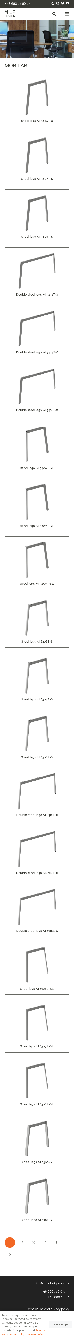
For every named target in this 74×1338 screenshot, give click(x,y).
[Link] (10, 14)
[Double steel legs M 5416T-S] (37, 389)
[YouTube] (67, 3)
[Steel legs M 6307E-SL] (37, 1026)
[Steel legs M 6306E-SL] (37, 968)
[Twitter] (62, 3)
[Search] (54, 14)
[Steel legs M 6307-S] (37, 1199)
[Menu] (67, 14)
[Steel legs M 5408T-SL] (37, 563)
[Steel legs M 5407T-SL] (37, 505)
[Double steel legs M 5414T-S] (37, 331)
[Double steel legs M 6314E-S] (37, 852)
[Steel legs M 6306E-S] (37, 621)
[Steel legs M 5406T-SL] (37, 447)
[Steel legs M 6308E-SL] (37, 1083)
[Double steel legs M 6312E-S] (37, 794)
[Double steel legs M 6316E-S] (37, 910)
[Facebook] (52, 3)
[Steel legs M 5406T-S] (37, 100)
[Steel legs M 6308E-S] (37, 736)
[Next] (10, 1254)
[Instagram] (57, 3)
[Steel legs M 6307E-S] (37, 679)
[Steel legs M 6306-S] (37, 1141)
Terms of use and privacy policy (47, 1309)
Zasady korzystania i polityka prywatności (23, 1332)
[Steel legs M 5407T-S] (37, 158)
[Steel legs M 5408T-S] (37, 216)
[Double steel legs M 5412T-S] (37, 274)
